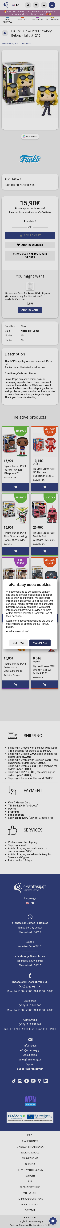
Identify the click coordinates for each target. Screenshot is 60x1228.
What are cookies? (19, 631)
